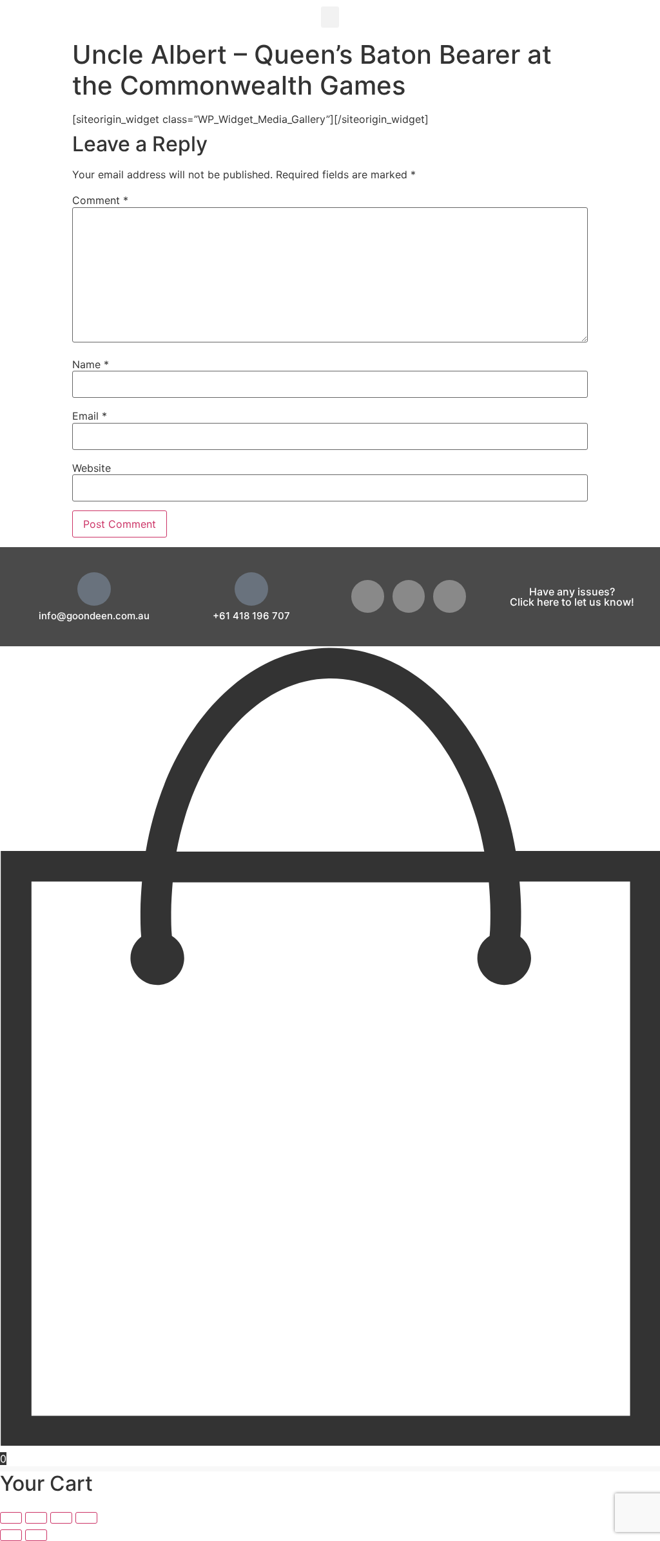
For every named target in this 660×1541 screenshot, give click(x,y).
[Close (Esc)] (86, 1518)
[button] (330, 17)
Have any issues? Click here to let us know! (572, 596)
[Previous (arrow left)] (11, 1535)
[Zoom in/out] (11, 1518)
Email (89, 416)
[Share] (61, 1518)
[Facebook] (367, 596)
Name (90, 364)
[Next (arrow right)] (36, 1535)
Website (91, 468)
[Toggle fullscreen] (36, 1518)
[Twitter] (409, 596)
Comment (100, 200)
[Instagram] (449, 596)
